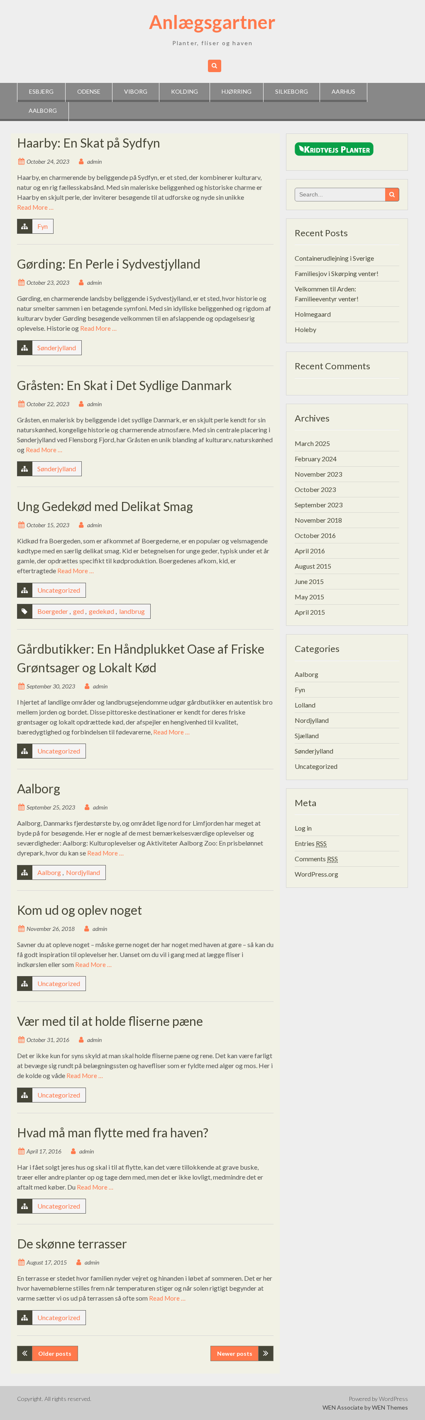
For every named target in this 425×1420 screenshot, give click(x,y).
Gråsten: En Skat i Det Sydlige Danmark (124, 385)
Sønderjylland (56, 347)
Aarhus (343, 91)
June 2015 (309, 581)
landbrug (132, 611)
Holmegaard (313, 314)
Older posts (54, 1353)
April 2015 (310, 612)
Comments (316, 859)
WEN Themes (390, 1407)
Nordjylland (83, 872)
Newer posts (234, 1353)
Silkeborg (291, 91)
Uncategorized (58, 590)
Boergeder (52, 611)
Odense (88, 91)
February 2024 (316, 459)
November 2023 (318, 474)
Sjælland (307, 735)
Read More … (35, 207)
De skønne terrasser (72, 1243)
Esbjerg (41, 91)
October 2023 (315, 489)
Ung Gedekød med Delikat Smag (105, 506)
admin (94, 161)
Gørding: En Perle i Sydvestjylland (108, 263)
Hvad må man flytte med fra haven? (112, 1132)
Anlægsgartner (212, 22)
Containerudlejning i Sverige (334, 258)
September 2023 (318, 505)
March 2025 (312, 443)
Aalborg (43, 110)
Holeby (305, 329)
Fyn (42, 226)
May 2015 (309, 597)
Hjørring (237, 91)
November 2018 (318, 520)
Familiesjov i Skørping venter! (337, 273)
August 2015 (313, 566)
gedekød (101, 611)
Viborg (135, 91)
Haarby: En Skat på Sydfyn (88, 142)
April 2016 (310, 551)
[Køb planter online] (334, 151)
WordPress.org (316, 874)
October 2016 (315, 535)
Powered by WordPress (378, 1398)
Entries (311, 843)
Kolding (184, 91)
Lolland (305, 705)
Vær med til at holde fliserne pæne (110, 1020)
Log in (303, 828)
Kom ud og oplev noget (79, 909)
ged (78, 611)
